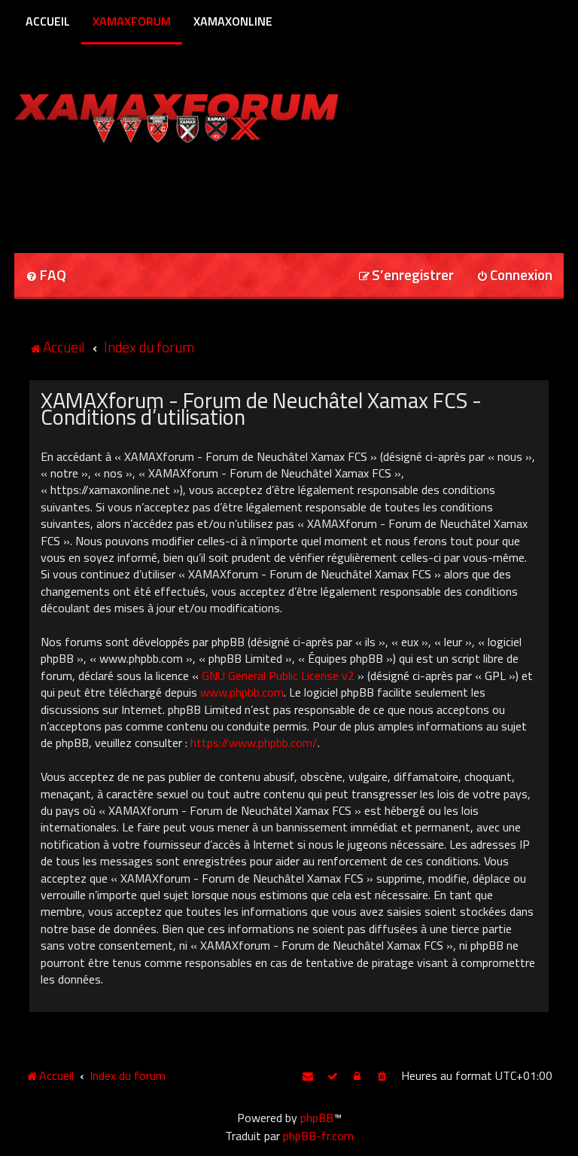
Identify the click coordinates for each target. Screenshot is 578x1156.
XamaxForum (132, 21)
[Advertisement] (190, 192)
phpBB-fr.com (318, 1136)
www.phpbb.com (242, 692)
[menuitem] (46, 276)
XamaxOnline (232, 21)
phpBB (316, 1118)
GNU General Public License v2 (278, 675)
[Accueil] (205, 115)
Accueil (48, 21)
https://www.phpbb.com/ (254, 742)
